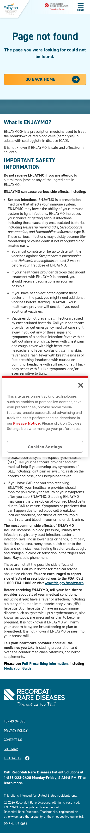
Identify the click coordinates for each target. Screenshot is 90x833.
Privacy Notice (26, 423)
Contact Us (13, 740)
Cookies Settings (45, 446)
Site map (11, 749)
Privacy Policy (16, 730)
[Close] (80, 385)
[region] (45, 416)
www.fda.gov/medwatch (64, 582)
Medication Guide (17, 668)
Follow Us (12, 758)
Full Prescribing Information (45, 663)
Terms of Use (14, 721)
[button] (80, 5)
